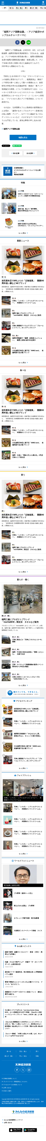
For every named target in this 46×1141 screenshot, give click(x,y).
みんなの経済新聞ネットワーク (23, 1112)
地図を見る (23, 137)
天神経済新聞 (23, 2)
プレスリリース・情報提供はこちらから (15, 1081)
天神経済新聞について (10, 1078)
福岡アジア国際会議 (12, 129)
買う (26, 8)
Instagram (29, 1070)
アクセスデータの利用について (12, 1084)
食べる (12, 8)
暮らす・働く (34, 8)
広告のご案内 (7, 1091)
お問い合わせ (7, 1088)
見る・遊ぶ (19, 8)
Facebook (17, 1070)
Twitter (23, 1070)
